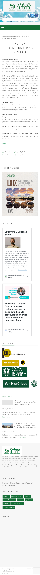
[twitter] (32, 15)
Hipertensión (29, 500)
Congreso (27, 496)
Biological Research (16, 496)
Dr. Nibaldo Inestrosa (9, 500)
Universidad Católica (9, 507)
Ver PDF (6, 143)
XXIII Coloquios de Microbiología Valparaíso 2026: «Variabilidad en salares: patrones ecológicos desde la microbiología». (25, 402)
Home (18, 155)
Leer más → (6, 417)
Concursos (7, 396)
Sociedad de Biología (17, 503)
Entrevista (20, 500)
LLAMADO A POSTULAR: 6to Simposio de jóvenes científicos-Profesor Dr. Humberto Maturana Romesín (25, 425)
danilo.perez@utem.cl (9, 138)
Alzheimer (6, 496)
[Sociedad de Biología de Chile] (19, 6)
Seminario (6, 503)
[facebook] (36, 15)
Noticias (23, 155)
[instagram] (29, 15)
